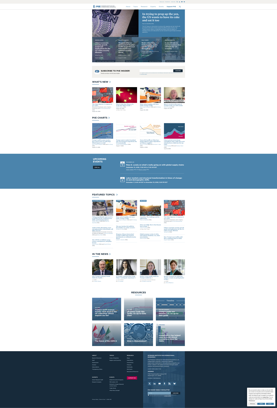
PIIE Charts (100, 117)
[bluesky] (174, 384)
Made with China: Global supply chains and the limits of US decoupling (149, 46)
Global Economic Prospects (116, 379)
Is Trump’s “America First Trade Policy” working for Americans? (125, 277)
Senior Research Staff (97, 379)
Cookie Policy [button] (266, 397)
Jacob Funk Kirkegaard (122, 144)
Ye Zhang (158, 107)
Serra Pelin (100, 234)
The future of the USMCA (106, 341)
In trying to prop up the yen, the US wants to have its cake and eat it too (161, 17)
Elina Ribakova (169, 282)
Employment (95, 362)
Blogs (128, 358)
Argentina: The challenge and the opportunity (149, 217)
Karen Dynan (95, 244)
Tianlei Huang (167, 145)
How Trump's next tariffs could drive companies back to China (173, 237)
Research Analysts (96, 382)
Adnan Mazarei (96, 221)
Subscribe (173, 1)
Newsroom (162, 1)
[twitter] (149, 384)
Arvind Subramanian (105, 108)
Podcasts (129, 364)
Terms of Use (102, 399)
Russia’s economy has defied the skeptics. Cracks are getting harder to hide (174, 278)
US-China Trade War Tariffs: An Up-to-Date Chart (136, 313)
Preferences (252, 403)
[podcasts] (164, 384)
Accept (269, 403)
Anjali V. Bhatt (130, 169)
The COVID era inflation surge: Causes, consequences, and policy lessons (102, 241)
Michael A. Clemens (170, 51)
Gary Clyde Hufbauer (145, 107)
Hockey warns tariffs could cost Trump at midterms (149, 277)
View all (97, 167)
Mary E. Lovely (145, 51)
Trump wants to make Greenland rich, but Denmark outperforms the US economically (126, 141)
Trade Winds (113, 388)
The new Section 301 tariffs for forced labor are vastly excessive (125, 226)
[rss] (169, 384)
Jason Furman (143, 227)
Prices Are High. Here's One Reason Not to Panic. (150, 225)
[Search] (180, 6)
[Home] (104, 6)
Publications (130, 360)
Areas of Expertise (114, 358)
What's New (100, 81)
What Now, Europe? (115, 390)
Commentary (130, 362)
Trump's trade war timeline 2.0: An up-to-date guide (169, 313)
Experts (95, 377)
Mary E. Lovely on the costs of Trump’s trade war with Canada (173, 104)
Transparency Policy (97, 369)
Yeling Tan (97, 55)
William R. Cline (120, 229)
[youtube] (159, 384)
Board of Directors (96, 358)
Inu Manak (120, 281)
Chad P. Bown (119, 107)
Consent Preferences (154, 378)
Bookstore (167, 1)
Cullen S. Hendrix (122, 55)
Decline (261, 403)
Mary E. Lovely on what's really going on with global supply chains (155, 165)
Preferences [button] (252, 400)
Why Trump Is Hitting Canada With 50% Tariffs (101, 277)
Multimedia (129, 367)
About (94, 355)
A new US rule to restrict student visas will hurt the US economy (173, 46)
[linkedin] (154, 384)
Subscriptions (95, 367)
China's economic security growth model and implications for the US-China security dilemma (102, 47)
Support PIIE (171, 6)
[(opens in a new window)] (177, 2)
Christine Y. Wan (157, 144)
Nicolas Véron (179, 145)
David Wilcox (107, 244)
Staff (93, 360)
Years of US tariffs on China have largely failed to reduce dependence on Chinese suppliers (150, 141)
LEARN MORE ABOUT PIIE (154, 369)
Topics (112, 355)
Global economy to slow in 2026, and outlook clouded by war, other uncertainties (150, 235)
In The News (100, 254)
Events (161, 6)
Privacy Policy (95, 399)
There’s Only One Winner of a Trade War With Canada (124, 104)
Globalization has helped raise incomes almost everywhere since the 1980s (169, 338)
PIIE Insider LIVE (114, 382)
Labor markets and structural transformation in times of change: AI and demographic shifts (154, 179)
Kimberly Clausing (146, 281)
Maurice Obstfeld (108, 233)
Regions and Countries (115, 360)
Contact (94, 364)
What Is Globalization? (137, 341)
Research (130, 355)
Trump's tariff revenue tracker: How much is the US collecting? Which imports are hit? (101, 141)
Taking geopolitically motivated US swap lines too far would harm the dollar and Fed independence (102, 218)
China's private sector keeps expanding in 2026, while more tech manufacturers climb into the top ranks (174, 142)
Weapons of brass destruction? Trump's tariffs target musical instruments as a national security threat (126, 47)
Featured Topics (104, 194)
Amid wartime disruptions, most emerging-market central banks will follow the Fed (102, 229)
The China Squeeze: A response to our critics (102, 104)
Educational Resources (132, 371)
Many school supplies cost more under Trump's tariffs (149, 104)
